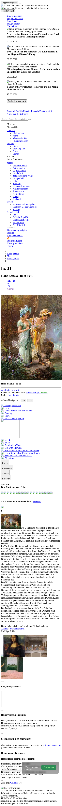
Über (15, 798)
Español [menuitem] (27, 111)
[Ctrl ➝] (5, 440)
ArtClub (15, 157)
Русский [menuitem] (11, 111)
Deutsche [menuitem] (43, 111)
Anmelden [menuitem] (11, 114)
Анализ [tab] (10, 289)
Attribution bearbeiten (11, 390)
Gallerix (14, 783)
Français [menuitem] (35, 111)
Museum (12, 125)
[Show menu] (20, 3)
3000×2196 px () (37, 392)
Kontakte (22, 798)
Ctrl (23, 400)
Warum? (37, 501)
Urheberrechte (21, 803)
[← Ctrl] (12, 418)
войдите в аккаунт (52, 745)
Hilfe (3, 798)
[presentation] (34, 291)
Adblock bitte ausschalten (13, 628)
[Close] (29, 119)
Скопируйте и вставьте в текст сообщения (22, 774)
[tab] (11, 281)
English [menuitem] (19, 111)
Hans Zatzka (13, 395)
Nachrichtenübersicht (17, 101)
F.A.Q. (9, 798)
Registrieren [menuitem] (22, 114)
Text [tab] (9, 286)
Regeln (20, 801)
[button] (14, 16)
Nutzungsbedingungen (34, 801)
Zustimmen (49, 767)
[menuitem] (50, 111)
